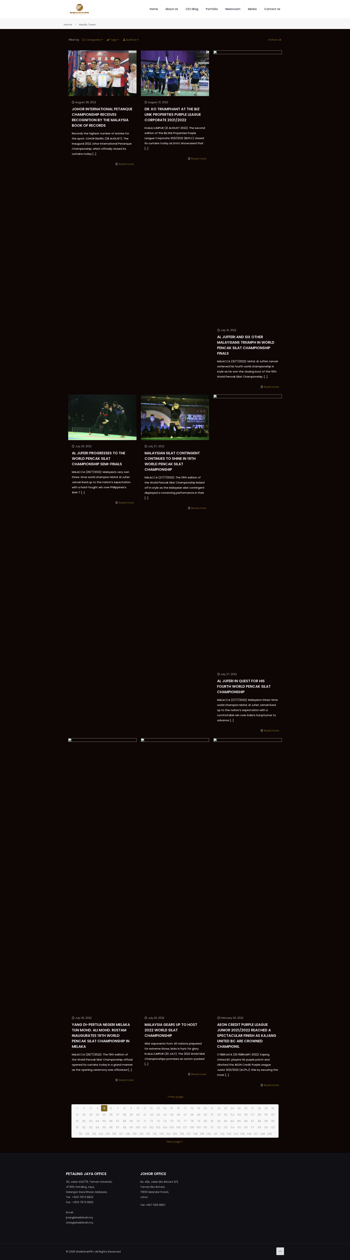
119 (266, 1127)
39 (131, 1115)
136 (182, 1134)
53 (225, 1115)
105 (172, 1127)
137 (188, 1134)
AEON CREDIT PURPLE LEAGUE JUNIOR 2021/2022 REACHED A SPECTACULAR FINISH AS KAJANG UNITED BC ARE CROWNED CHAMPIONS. (246, 1035)
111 (212, 1127)
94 (97, 1127)
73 (158, 1121)
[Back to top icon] (280, 1251)
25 (239, 1108)
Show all (275, 40)
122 (87, 1134)
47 (185, 1115)
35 (104, 1115)
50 (205, 1115)
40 (138, 1115)
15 (171, 1108)
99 (131, 1127)
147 (256, 1134)
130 (141, 1134)
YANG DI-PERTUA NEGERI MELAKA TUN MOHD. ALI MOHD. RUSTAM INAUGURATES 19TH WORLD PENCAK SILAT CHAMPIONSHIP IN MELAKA (101, 1035)
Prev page (176, 1097)
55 (239, 1115)
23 (225, 1108)
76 (178, 1121)
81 (212, 1121)
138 (195, 1134)
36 (111, 1115)
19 (198, 1108)
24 (232, 1108)
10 (138, 1108)
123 (94, 1134)
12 (151, 1108)
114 (232, 1127)
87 (252, 1121)
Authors (131, 40)
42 (151, 1115)
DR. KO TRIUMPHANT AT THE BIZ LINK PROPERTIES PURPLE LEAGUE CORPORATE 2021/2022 (173, 114)
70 (138, 1121)
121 (80, 1134)
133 (162, 1134)
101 (144, 1127)
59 (266, 1115)
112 (219, 1127)
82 (218, 1121)
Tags (113, 40)
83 (225, 1121)
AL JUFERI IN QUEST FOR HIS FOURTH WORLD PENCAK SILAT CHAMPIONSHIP (244, 686)
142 (222, 1134)
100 (138, 1127)
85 (239, 1121)
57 (252, 1115)
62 (83, 1121)
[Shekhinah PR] (79, 9)
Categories (93, 40)
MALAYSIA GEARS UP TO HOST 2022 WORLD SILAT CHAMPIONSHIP (171, 1030)
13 (158, 1108)
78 (192, 1121)
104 (165, 1127)
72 (151, 1121)
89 (266, 1121)
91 (77, 1127)
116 (246, 1127)
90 (273, 1121)
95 (104, 1127)
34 (97, 1115)
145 (242, 1134)
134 (168, 1134)
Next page (174, 1141)
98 (124, 1127)
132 (155, 1134)
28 (259, 1108)
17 (185, 1108)
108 (192, 1127)
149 (269, 1134)
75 (171, 1121)
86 (246, 1121)
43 (158, 1115)
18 (192, 1108)
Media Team (87, 24)
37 (117, 1115)
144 (236, 1134)
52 (219, 1115)
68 (124, 1121)
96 (111, 1127)
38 (124, 1115)
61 (77, 1121)
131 (148, 1134)
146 (249, 1134)
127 (121, 1134)
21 (212, 1108)
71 (144, 1121)
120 (273, 1127)
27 (252, 1108)
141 (215, 1134)
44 (165, 1115)
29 (266, 1108)
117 (252, 1127)
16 (178, 1108)
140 (209, 1134)
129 (135, 1134)
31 (77, 1115)
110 (205, 1127)
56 (246, 1115)
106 (178, 1127)
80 (205, 1121)
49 (198, 1115)
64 (97, 1121)
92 (83, 1127)
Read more (126, 164)
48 (192, 1115)
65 (104, 1121)
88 (259, 1121)
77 (185, 1121)
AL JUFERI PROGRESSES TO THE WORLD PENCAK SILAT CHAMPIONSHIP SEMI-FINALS (98, 459)
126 (114, 1134)
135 (175, 1134)
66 (111, 1121)
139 (202, 1134)
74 (165, 1121)
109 (199, 1127)
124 (101, 1134)
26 (245, 1108)
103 (158, 1127)
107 (185, 1127)
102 (151, 1127)
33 (90, 1115)
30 (273, 1108)
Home (68, 24)
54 (232, 1115)
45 (172, 1115)
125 (108, 1134)
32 (83, 1115)
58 (259, 1115)
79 (198, 1121)
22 (218, 1108)
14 (165, 1108)
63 (90, 1121)
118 (259, 1127)
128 (128, 1134)
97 (117, 1127)
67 (117, 1121)
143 (229, 1134)
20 (205, 1108)
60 (273, 1115)
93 (90, 1127)
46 (178, 1115)
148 (262, 1134)
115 (239, 1127)
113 (225, 1127)
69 (131, 1121)
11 (145, 1108)
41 (144, 1115)
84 (232, 1121)
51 (212, 1115)
